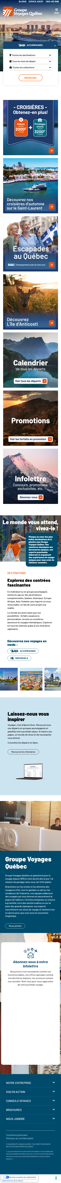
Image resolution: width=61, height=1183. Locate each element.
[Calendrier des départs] (30, 360)
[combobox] (31, 55)
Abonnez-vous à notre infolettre (30, 964)
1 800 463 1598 (52, 1)
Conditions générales (17, 1135)
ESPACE (36, 1)
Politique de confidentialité (19, 1138)
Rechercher (31, 77)
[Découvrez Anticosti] (30, 301)
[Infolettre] (30, 476)
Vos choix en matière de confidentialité (22, 1177)
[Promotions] (30, 418)
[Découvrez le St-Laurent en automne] (30, 185)
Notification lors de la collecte (12, 1181)
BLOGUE (23, 1)
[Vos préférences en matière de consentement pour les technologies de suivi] (56, 1178)
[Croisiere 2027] (30, 127)
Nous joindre (15, 925)
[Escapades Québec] (30, 243)
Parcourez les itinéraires (23, 751)
